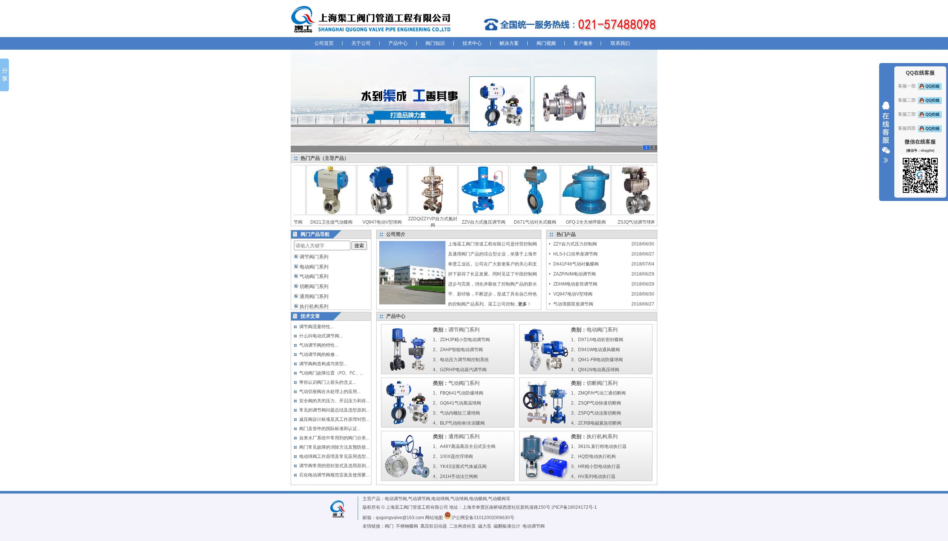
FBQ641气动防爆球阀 (461, 393)
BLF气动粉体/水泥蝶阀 (462, 423)
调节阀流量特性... (316, 326)
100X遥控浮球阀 (456, 456)
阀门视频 (546, 43)
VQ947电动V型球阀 (367, 222)
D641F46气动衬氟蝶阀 (576, 264)
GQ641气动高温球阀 (460, 403)
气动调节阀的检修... (318, 354)
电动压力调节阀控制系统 (464, 359)
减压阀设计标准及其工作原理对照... (334, 419)
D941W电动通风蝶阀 (599, 349)
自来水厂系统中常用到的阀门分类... (334, 438)
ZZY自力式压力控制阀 (575, 244)
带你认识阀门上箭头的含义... (327, 382)
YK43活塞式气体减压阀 (463, 466)
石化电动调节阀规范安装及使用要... (334, 475)
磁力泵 (484, 526)
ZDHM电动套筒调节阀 (575, 284)
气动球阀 (459, 498)
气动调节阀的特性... (318, 345)
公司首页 (324, 43)
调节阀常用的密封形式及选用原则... (334, 465)
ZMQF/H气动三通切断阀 (602, 393)
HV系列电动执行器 (596, 476)
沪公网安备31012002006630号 (482, 517)
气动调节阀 (419, 498)
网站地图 (434, 517)
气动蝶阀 (497, 498)
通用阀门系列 (314, 296)
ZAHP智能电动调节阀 (461, 349)
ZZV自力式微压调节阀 (469, 222)
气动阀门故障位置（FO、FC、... (331, 373)
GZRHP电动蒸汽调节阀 (463, 369)
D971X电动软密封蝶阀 (600, 339)
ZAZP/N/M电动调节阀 (574, 274)
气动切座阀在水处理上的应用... (329, 391)
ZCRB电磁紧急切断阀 (599, 423)
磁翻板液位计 (507, 526)
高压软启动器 (433, 526)
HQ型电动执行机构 (597, 456)
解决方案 (509, 43)
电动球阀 (440, 498)
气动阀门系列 (314, 276)
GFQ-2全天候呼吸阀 (571, 222)
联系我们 (620, 43)
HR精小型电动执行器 (599, 466)
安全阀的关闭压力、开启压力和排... (334, 400)
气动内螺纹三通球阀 (460, 413)
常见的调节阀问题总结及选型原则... (334, 410)
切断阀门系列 (314, 286)
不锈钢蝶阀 (407, 526)
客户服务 (583, 43)
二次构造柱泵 (462, 526)
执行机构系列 (314, 306)
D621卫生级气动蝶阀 (317, 222)
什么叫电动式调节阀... (321, 336)
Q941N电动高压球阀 (598, 369)
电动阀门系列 (314, 267)
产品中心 (398, 43)
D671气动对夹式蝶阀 (520, 222)
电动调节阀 (396, 498)
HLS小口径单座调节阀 (575, 254)
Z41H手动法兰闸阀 (459, 476)
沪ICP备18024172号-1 (574, 507)
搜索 (359, 245)
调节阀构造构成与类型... (323, 363)
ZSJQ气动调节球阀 (622, 222)
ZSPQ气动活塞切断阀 (599, 413)
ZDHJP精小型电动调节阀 (465, 339)
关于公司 (361, 43)
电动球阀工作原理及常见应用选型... (334, 456)
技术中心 (472, 43)
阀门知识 (435, 43)
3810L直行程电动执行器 (602, 446)
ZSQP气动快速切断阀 (599, 403)
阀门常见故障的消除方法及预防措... (334, 447)
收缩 (885, 132)
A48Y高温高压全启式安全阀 (467, 446)
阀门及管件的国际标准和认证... (329, 428)
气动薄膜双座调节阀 (573, 304)
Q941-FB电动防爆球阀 (600, 359)
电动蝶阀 (478, 498)
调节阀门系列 (314, 257)
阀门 (389, 526)
